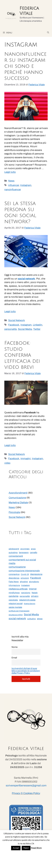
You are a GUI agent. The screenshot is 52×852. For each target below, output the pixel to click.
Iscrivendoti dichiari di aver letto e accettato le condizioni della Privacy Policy (26, 670)
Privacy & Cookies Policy (26, 793)
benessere (24, 552)
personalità (10, 329)
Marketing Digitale (18, 502)
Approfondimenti (18, 492)
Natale (35, 593)
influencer (13, 185)
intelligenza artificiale (18, 589)
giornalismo (34, 582)
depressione (36, 574)
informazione (14, 585)
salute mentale (15, 607)
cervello (33, 552)
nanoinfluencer (12, 189)
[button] (48, 32)
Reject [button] (26, 848)
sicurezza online (16, 615)
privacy (34, 596)
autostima (13, 552)
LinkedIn (37, 324)
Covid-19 (25, 574)
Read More (36, 848)
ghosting (24, 582)
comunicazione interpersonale (24, 570)
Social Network (16, 320)
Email (14, 658)
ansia (33, 549)
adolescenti (14, 549)
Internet (33, 589)
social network (17, 618)
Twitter (36, 329)
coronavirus (14, 574)
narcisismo (25, 593)
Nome (14, 647)
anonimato (25, 549)
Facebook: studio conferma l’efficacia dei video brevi (22, 355)
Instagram (25, 185)
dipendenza (14, 578)
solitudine (31, 619)
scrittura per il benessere (19, 611)
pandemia (13, 596)
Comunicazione (17, 497)
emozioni (25, 578)
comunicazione (17, 567)
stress (39, 619)
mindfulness (14, 593)
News (11, 180)
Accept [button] (16, 848)
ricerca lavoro (29, 603)
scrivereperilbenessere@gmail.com (26, 785)
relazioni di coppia (27, 600)
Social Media (25, 329)
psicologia (13, 600)
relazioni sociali (16, 603)
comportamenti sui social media (22, 561)
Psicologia (14, 512)
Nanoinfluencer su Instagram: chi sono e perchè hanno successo (25, 66)
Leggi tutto (10, 172)
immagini (26, 458)
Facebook (13, 324)
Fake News (14, 582)
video (7, 463)
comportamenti (16, 556)
